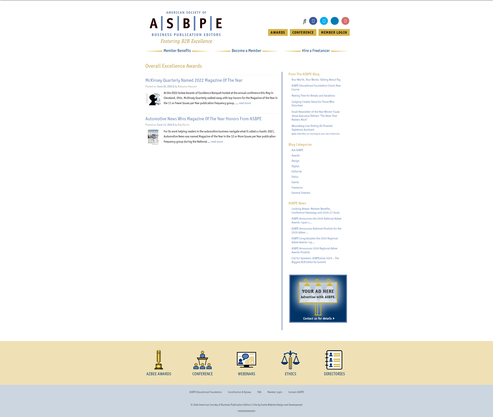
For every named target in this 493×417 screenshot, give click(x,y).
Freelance (297, 187)
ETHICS (290, 373)
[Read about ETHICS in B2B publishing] (290, 359)
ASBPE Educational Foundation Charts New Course (316, 87)
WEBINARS (246, 373)
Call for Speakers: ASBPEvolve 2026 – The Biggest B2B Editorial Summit (315, 260)
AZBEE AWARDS (158, 373)
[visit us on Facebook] (313, 21)
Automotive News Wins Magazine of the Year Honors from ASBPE (203, 118)
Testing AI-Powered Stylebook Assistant (316, 129)
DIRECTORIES (334, 373)
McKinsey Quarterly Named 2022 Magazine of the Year (193, 80)
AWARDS (278, 32)
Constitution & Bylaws (239, 392)
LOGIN (334, 32)
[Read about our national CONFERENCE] (203, 359)
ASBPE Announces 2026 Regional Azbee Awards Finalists (314, 250)
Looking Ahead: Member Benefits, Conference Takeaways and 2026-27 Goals (316, 210)
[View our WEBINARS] (246, 359)
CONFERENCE (303, 32)
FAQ (259, 392)
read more (245, 103)
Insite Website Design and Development (282, 404)
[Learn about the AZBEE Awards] (159, 359)
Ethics (295, 177)
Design (295, 161)
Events (295, 182)
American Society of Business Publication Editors (225, 404)
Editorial (297, 171)
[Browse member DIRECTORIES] (334, 359)
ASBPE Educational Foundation (205, 392)
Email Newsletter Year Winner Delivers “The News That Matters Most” (316, 115)
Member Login (274, 392)
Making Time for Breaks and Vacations (313, 95)
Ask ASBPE (297, 150)
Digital (295, 166)
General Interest (301, 193)
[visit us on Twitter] (324, 21)
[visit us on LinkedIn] (335, 21)
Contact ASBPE (296, 392)
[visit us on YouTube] (345, 21)
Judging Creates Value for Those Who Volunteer (313, 103)
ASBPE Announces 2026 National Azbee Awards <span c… (316, 220)
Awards (296, 155)
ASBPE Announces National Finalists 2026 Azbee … (316, 230)
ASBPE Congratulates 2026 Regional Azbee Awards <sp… (315, 240)
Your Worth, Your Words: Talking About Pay (316, 79)
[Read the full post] (153, 99)
